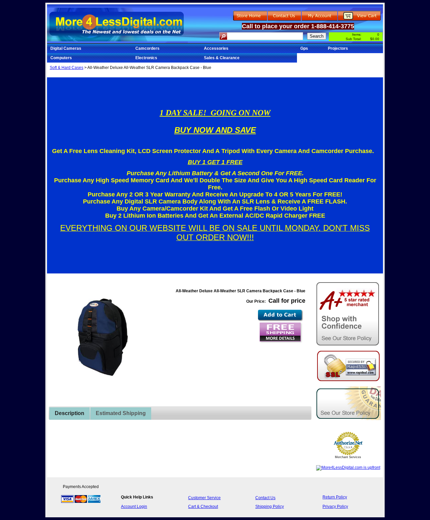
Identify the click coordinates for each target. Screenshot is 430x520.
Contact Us (265, 497)
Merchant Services (348, 457)
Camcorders (147, 48)
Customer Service (204, 497)
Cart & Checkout (203, 506)
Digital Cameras (65, 48)
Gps (304, 48)
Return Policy (334, 497)
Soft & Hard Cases (66, 67)
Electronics (146, 57)
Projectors (338, 48)
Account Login (134, 506)
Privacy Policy (335, 506)
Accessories (216, 48)
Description (69, 413)
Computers (61, 57)
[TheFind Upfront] (348, 467)
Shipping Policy (269, 506)
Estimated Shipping (121, 413)
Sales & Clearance (222, 57)
